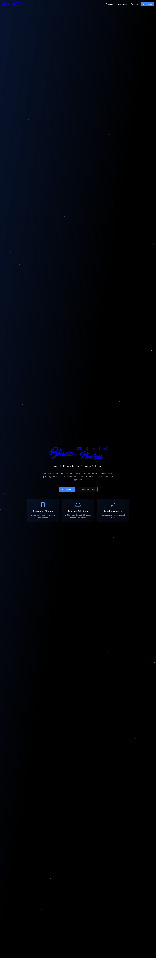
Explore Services (87, 489)
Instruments (122, 4)
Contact (134, 4)
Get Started (147, 4)
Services (109, 4)
